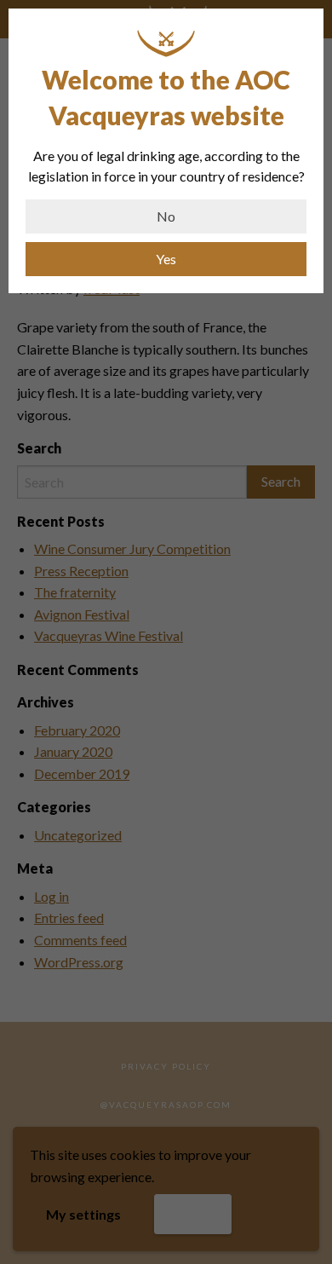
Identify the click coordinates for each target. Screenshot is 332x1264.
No (166, 216)
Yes (166, 259)
